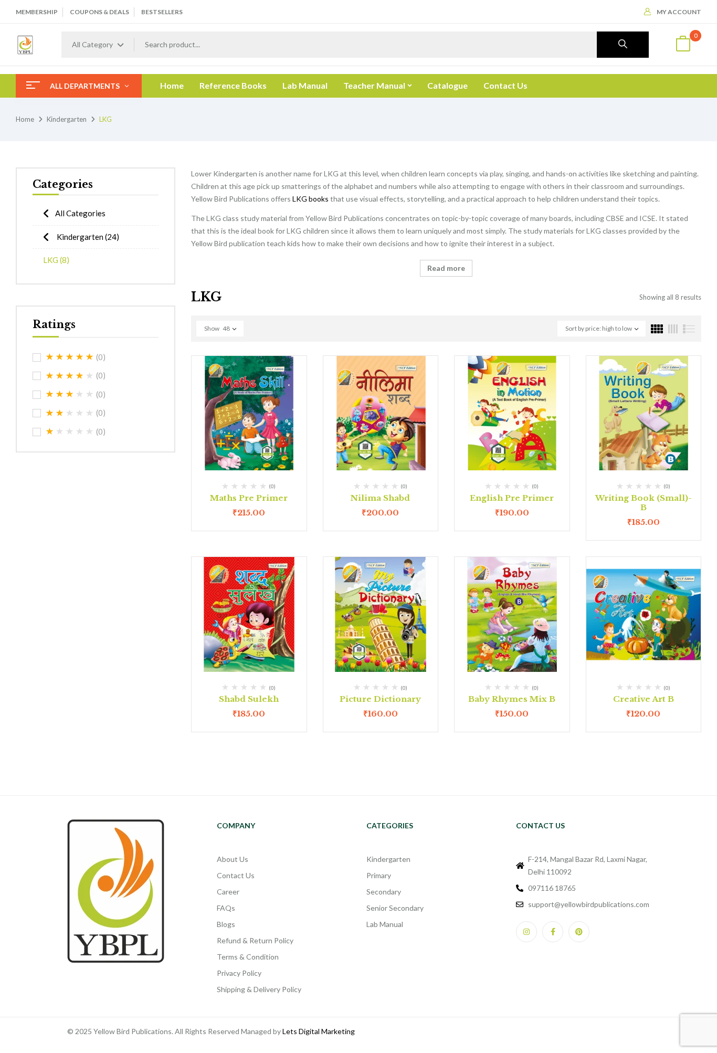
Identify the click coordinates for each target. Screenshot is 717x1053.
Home (25, 119)
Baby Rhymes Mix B (511, 699)
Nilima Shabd (380, 498)
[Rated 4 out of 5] (69, 376)
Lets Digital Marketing (318, 1031)
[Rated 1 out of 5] (69, 431)
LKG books (310, 198)
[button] (683, 45)
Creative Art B (643, 699)
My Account (679, 12)
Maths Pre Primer (249, 498)
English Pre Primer (512, 498)
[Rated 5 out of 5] (69, 357)
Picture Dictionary (380, 699)
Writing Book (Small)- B (643, 502)
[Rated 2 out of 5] (69, 413)
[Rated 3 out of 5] (69, 394)
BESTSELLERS (162, 12)
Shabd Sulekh (249, 699)
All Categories (80, 213)
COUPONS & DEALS (99, 12)
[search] (623, 44)
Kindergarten (67, 119)
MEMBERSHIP (37, 12)
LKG (56, 260)
